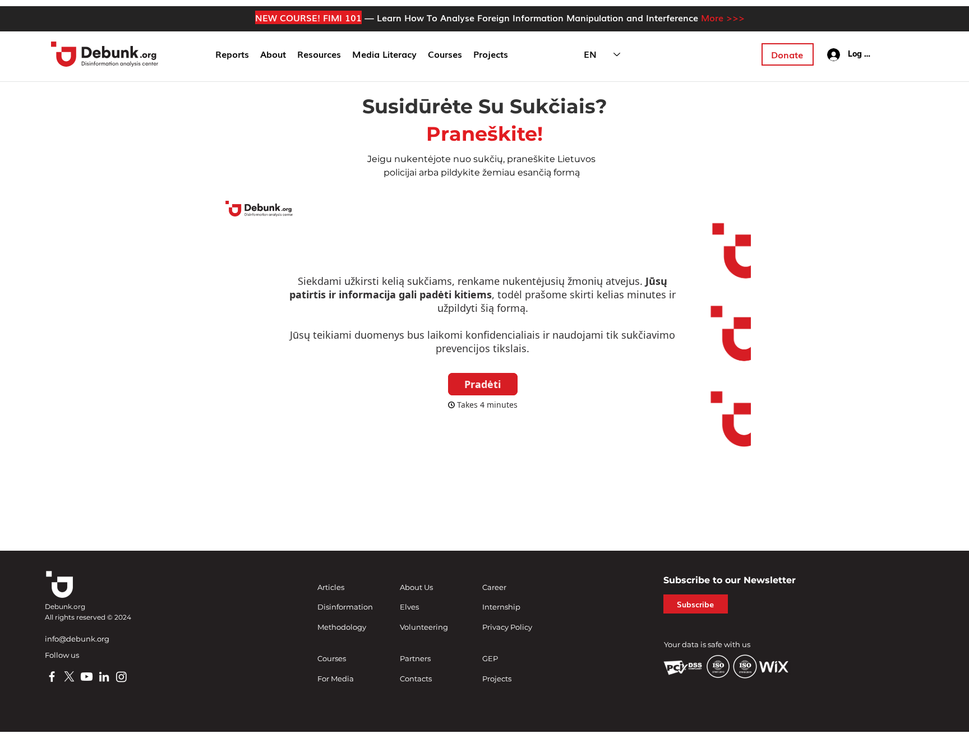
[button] (273, 54)
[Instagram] (121, 677)
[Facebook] (52, 677)
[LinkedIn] (104, 677)
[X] (69, 677)
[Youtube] (87, 677)
